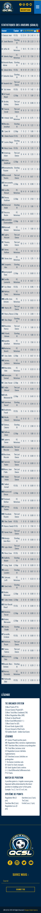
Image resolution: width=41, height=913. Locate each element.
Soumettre (20, 889)
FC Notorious (17, 49)
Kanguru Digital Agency (31, 910)
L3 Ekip (16, 95)
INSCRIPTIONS (25, 10)
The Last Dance (17, 83)
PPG (31, 30)
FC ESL (16, 35)
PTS (28, 30)
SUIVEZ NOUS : (20, 874)
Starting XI (17, 41)
